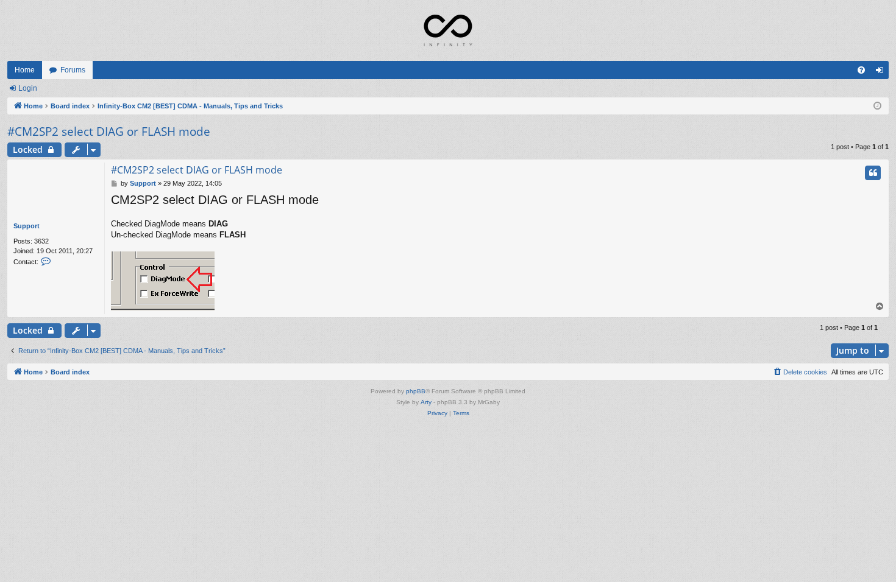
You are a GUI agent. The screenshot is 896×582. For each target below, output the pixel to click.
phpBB (415, 391)
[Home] (448, 30)
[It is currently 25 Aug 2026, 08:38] (877, 106)
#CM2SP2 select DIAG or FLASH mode (108, 131)
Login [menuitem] (882, 72)
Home (25, 70)
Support (26, 226)
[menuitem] (861, 70)
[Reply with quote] (873, 173)
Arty (426, 402)
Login (27, 88)
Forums (72, 70)
